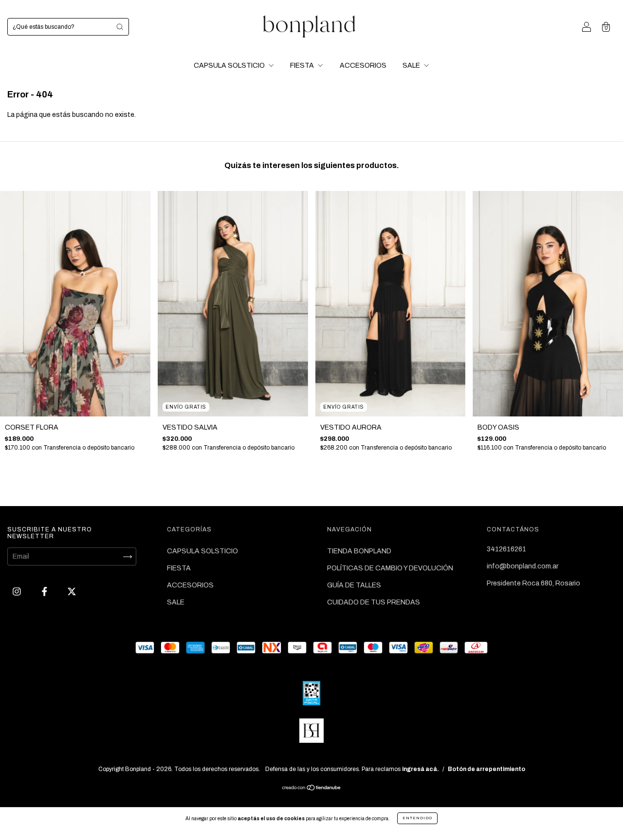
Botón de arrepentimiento (486, 769)
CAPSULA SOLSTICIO (230, 65)
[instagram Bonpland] (17, 592)
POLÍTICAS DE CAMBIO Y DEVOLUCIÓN (390, 568)
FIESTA (302, 65)
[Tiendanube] (311, 788)
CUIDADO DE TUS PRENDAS (373, 602)
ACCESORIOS (363, 65)
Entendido (417, 818)
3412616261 (506, 549)
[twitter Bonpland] (71, 592)
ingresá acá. (420, 769)
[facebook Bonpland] (45, 592)
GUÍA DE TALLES (354, 585)
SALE (412, 65)
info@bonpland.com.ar (522, 566)
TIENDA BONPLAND (359, 551)
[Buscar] (119, 27)
